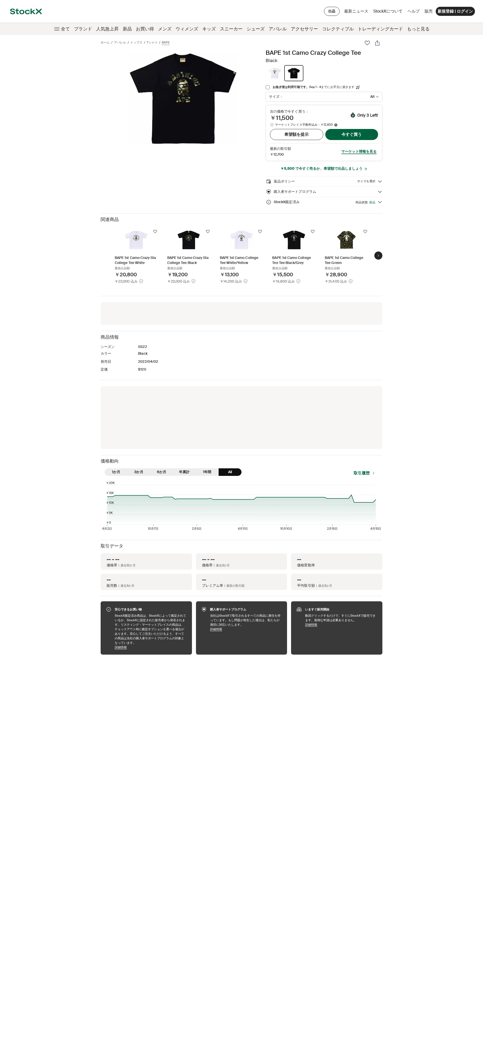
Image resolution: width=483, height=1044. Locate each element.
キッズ (209, 29)
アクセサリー (304, 29)
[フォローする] (155, 231)
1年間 (207, 472)
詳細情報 (151, 647)
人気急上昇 (107, 29)
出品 (331, 11)
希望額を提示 (297, 134)
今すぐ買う (352, 134)
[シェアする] (377, 43)
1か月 (116, 472)
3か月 (138, 472)
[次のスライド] (378, 255)
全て (65, 29)
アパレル (278, 29)
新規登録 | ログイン (455, 11)
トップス (136, 42)
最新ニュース (356, 11)
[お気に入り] (367, 43)
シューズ (256, 29)
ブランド (83, 29)
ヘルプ (414, 11)
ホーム (105, 42)
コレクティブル (338, 29)
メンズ (165, 29)
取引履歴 (362, 473)
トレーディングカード (380, 29)
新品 (127, 29)
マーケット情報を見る (359, 151)
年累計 (184, 472)
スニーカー (231, 29)
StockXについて (389, 12)
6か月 (161, 472)
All (230, 472)
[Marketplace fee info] (336, 125)
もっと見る (418, 29)
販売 (429, 11)
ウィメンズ (187, 29)
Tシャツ (152, 42)
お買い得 (145, 29)
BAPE (166, 42)
